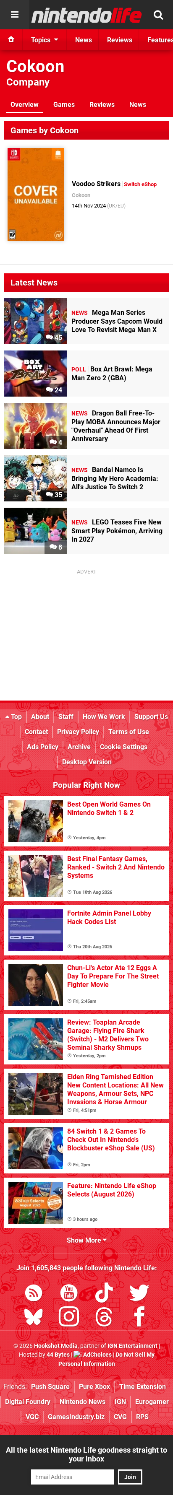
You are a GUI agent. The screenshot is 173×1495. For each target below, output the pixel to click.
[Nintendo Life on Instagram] (68, 1318)
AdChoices (97, 1354)
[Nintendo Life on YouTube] (68, 1294)
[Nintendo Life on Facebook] (139, 1318)
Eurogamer (152, 1402)
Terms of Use (128, 732)
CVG (120, 1417)
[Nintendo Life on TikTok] (104, 1294)
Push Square (50, 1387)
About (40, 717)
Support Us (151, 717)
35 (57, 495)
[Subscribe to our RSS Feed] (33, 1294)
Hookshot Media (56, 1346)
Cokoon (35, 66)
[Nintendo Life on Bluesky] (33, 1318)
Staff (65, 717)
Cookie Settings (123, 747)
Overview (24, 105)
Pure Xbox (94, 1387)
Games (64, 105)
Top (15, 717)
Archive (79, 747)
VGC (32, 1417)
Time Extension (142, 1387)
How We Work (104, 717)
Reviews (102, 105)
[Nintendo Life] (86, 15)
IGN (120, 1402)
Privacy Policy (78, 732)
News (137, 105)
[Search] (158, 14)
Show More (85, 1240)
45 (57, 338)
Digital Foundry (27, 1402)
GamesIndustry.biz (76, 1417)
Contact (36, 732)
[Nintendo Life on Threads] (104, 1318)
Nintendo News (82, 1402)
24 (57, 390)
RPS (142, 1417)
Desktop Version (87, 762)
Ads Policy (42, 747)
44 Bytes (58, 1354)
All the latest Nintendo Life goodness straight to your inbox (86, 1454)
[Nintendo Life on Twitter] (139, 1294)
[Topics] (14, 14)
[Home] (11, 39)
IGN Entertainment (132, 1346)
